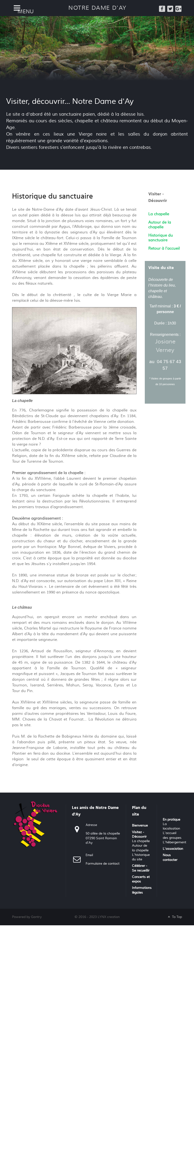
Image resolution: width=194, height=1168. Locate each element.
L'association (173, 849)
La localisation (171, 826)
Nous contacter (170, 857)
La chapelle (141, 841)
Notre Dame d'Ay (97, 8)
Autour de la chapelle (140, 848)
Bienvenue (140, 825)
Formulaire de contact (102, 864)
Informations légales (142, 890)
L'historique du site (141, 857)
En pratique (171, 819)
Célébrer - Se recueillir (141, 868)
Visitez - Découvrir (139, 834)
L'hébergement (174, 842)
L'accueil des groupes (172, 835)
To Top (176, 917)
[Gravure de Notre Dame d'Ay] (74, 350)
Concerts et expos (141, 879)
